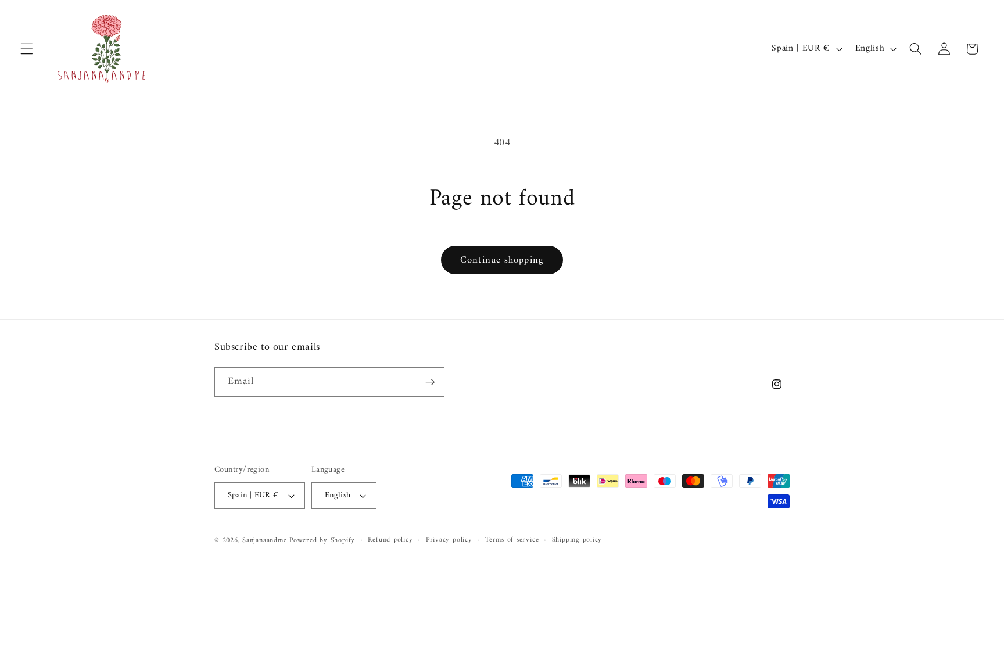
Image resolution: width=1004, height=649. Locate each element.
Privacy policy (449, 540)
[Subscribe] (430, 382)
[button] (27, 49)
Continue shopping (502, 260)
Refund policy (390, 540)
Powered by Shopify (322, 540)
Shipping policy (577, 540)
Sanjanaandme (265, 540)
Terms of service (512, 540)
